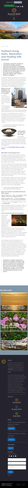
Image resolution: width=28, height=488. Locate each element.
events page (6, 203)
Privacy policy (23, 484)
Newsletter (18, 2)
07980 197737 (9, 2)
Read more (11, 428)
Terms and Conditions (18, 484)
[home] (14, 11)
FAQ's (9, 475)
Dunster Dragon (9, 5)
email (15, 201)
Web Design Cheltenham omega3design (6, 485)
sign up (10, 448)
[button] (14, 18)
